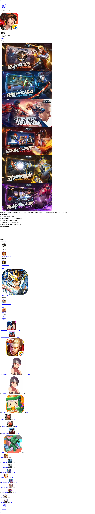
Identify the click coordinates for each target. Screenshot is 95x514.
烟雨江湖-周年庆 (5, 247)
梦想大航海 (4, 312)
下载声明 (4, 506)
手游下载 (4, 6)
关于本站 (4, 504)
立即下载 (2, 38)
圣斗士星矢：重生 (5, 295)
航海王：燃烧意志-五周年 (6, 304)
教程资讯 (4, 7)
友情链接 (4, 509)
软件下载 (4, 4)
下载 (3, 251)
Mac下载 (3, 5)
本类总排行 (4, 319)
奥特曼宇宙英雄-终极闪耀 (6, 256)
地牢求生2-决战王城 (5, 265)
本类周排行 (4, 318)
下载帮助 (4, 505)
